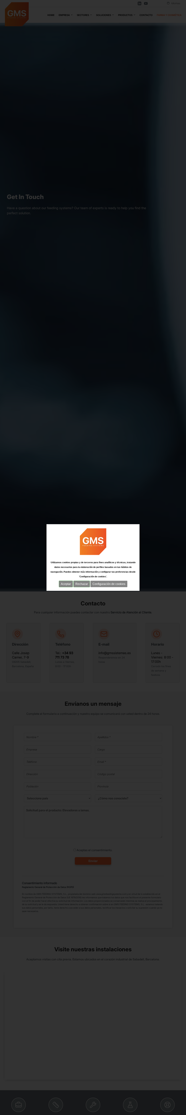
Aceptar (66, 583)
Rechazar (81, 583)
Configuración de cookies (108, 583)
